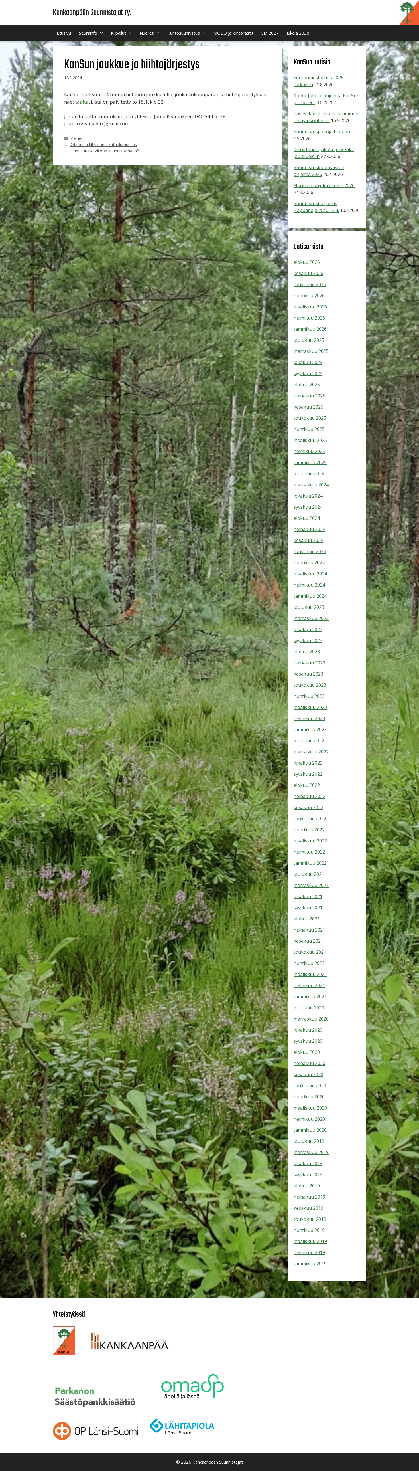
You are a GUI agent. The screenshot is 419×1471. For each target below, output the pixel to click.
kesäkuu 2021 (308, 941)
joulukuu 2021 (309, 874)
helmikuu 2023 (309, 718)
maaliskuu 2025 (310, 440)
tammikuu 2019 (310, 1263)
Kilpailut (118, 33)
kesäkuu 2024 (308, 540)
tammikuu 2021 (310, 996)
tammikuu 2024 (310, 596)
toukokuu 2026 (310, 284)
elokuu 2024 (307, 518)
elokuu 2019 (307, 1186)
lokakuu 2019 (308, 1163)
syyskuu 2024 (308, 507)
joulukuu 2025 (309, 340)
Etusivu (64, 33)
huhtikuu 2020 (309, 1097)
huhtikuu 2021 (309, 963)
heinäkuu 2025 (309, 396)
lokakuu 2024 (308, 496)
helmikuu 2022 (309, 852)
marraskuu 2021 (311, 885)
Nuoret (147, 33)
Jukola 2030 (298, 33)
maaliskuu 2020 (310, 1108)
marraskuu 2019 (311, 1152)
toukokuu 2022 (310, 818)
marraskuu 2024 (311, 485)
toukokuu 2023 (310, 685)
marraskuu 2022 (311, 752)
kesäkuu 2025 (308, 407)
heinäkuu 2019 (309, 1197)
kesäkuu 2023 (308, 674)
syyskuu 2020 (308, 1041)
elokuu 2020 (307, 1052)
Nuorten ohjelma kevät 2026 (324, 185)
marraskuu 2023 (311, 618)
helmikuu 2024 (309, 585)
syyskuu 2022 (308, 774)
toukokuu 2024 (310, 551)
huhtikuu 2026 (309, 295)
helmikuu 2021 (309, 985)
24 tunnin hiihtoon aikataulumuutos (103, 144)
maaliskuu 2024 (310, 574)
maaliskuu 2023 (310, 707)
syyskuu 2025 (308, 373)
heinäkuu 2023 (309, 663)
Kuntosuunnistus (183, 33)
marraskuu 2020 (311, 1019)
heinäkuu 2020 (309, 1063)
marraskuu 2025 (311, 351)
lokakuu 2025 (308, 362)
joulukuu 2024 (309, 473)
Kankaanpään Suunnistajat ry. (92, 12)
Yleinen (77, 138)
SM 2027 (270, 33)
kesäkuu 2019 (308, 1208)
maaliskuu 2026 (310, 307)
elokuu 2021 (307, 919)
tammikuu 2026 (310, 329)
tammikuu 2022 (310, 863)
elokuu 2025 (307, 384)
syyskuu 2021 (308, 907)
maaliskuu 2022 (310, 841)
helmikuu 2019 (309, 1252)
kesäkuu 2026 (308, 273)
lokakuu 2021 (308, 896)
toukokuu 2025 (310, 418)
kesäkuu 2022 (308, 807)
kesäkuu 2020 (308, 1074)
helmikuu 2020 (309, 1119)
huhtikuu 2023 (309, 696)
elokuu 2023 (307, 651)
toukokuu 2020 (310, 1085)
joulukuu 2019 (309, 1141)
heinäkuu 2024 (309, 529)
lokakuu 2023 (308, 629)
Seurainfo (88, 33)
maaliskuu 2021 (310, 974)
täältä (82, 101)
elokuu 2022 (307, 785)
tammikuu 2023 (310, 729)
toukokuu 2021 (310, 952)
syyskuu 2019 (308, 1174)
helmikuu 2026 (309, 318)
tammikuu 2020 (310, 1130)
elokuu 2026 (307, 262)
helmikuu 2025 (309, 451)
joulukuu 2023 (309, 607)
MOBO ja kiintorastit (233, 33)
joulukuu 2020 (309, 1008)
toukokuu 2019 (310, 1219)
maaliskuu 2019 (310, 1241)
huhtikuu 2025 (309, 429)
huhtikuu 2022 (309, 830)
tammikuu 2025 (310, 462)
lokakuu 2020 (308, 1030)
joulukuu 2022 (309, 740)
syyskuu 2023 (308, 640)
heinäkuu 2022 (309, 796)
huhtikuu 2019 (309, 1230)
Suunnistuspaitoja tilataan (322, 131)
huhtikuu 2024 (309, 562)
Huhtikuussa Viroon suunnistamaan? (104, 150)
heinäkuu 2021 (309, 930)
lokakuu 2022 (308, 763)
